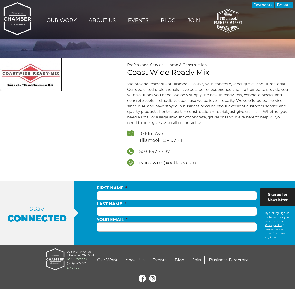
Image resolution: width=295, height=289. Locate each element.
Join (194, 20)
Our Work (62, 20)
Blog (168, 20)
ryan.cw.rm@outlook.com (167, 162)
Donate (284, 5)
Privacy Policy (273, 225)
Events (138, 20)
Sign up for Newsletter (278, 197)
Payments (263, 5)
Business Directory (228, 259)
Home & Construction (187, 65)
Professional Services (146, 65)
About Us (102, 20)
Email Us (73, 267)
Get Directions (77, 259)
